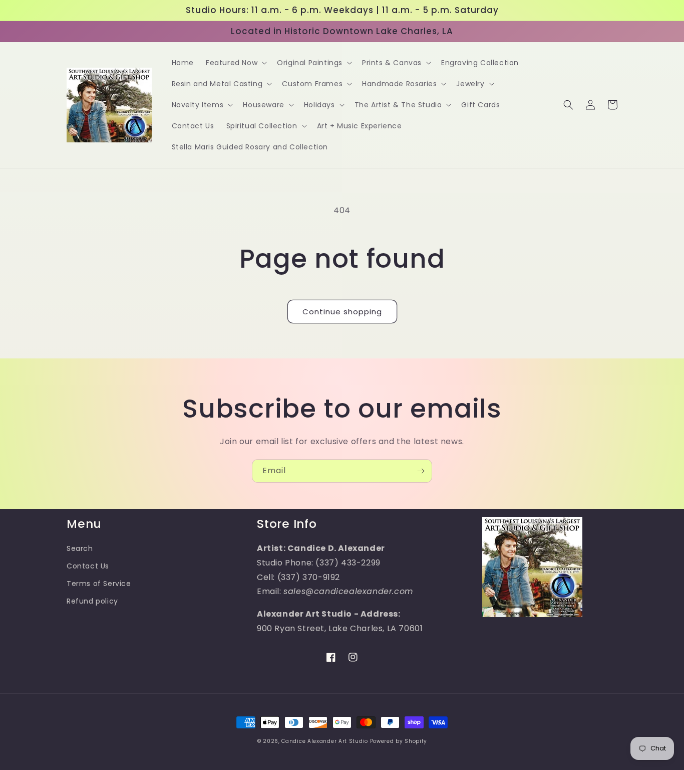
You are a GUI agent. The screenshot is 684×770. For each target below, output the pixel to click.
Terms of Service (99, 584)
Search (80, 548)
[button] (235, 62)
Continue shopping (342, 311)
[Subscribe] (421, 471)
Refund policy (92, 601)
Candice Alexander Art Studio (324, 741)
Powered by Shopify (398, 741)
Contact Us (88, 566)
